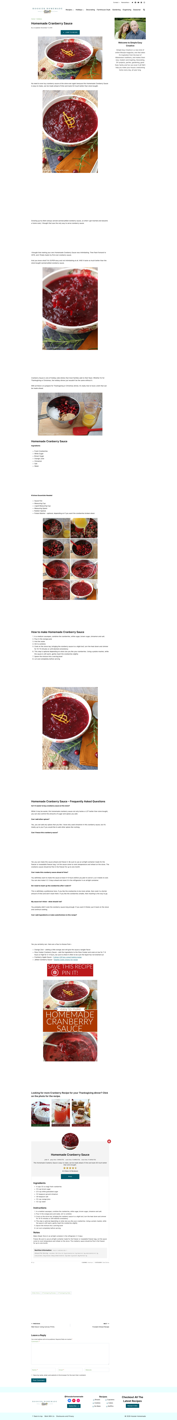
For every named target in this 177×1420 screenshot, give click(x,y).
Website (89, 1370)
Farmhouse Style (103, 10)
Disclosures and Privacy (65, 1416)
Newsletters (125, 2)
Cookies (97, 1403)
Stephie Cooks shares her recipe (66, 960)
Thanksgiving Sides (64, 1293)
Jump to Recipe (71, 32)
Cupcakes (110, 1400)
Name (35, 1370)
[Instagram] (144, 2)
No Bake (97, 1406)
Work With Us (49, 1416)
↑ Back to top (37, 1416)
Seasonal (136, 10)
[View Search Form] (144, 9)
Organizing (127, 10)
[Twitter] (132, 2)
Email (61, 1370)
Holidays (39, 19)
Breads (97, 1400)
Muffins (110, 1406)
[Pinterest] (141, 2)
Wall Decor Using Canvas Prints (42, 1325)
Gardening (116, 10)
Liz (34, 27)
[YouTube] (138, 2)
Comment (35, 1341)
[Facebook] (135, 2)
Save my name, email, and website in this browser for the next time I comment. (59, 1375)
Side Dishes (36, 1293)
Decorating (90, 10)
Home (33, 19)
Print (70, 1176)
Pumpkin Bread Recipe (100, 1325)
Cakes (110, 1403)
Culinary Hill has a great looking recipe (67, 957)
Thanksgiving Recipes (49, 1293)
